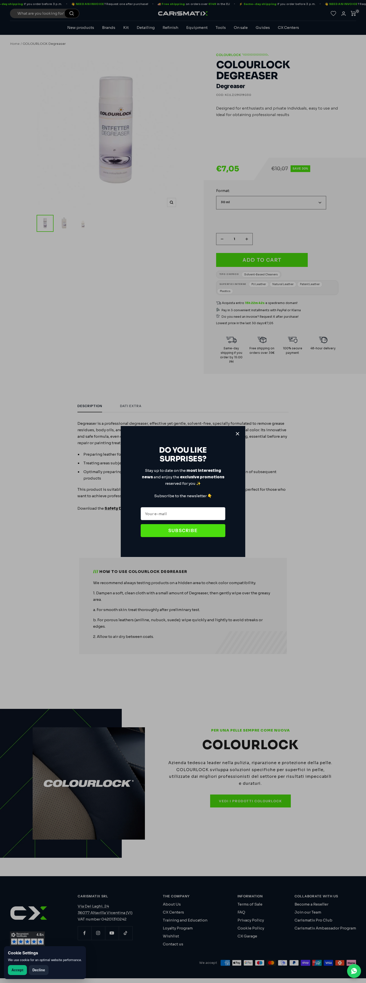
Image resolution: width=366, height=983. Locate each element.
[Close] (237, 433)
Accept (17, 969)
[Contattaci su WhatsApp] (354, 971)
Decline (38, 969)
